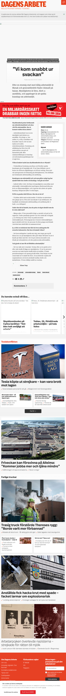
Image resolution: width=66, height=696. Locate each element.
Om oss (4, 663)
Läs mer (44, 687)
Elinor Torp (24, 265)
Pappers (26, 668)
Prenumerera (52, 679)
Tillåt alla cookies (28, 692)
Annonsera (5, 678)
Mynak (38, 272)
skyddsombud (16, 275)
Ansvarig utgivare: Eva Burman (8, 666)
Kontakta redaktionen (9, 670)
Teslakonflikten (9, 342)
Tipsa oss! (4, 673)
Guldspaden (5, 675)
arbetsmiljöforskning (30, 272)
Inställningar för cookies (11, 692)
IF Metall (26, 663)
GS (24, 665)
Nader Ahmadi (45, 272)
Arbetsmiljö (20, 272)
